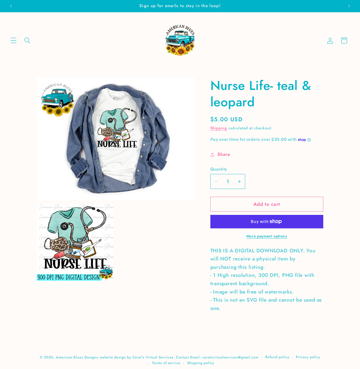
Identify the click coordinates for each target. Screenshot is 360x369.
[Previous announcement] (10, 6)
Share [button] (223, 154)
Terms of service (166, 362)
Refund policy (277, 357)
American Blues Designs (77, 357)
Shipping (218, 128)
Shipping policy (201, 362)
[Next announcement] (349, 6)
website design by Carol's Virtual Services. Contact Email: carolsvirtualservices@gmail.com (179, 357)
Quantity (218, 169)
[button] (13, 41)
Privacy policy (308, 357)
